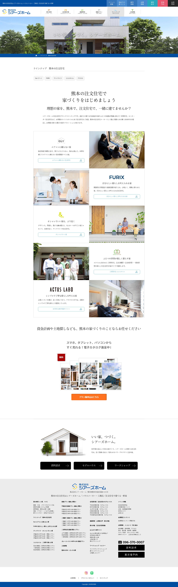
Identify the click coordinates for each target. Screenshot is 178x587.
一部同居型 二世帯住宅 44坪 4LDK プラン (74, 537)
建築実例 (82, 12)
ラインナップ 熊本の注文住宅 (42, 517)
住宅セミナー (122, 511)
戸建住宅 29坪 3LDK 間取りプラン (43, 536)
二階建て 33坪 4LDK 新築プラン (71, 525)
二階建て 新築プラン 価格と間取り (72, 518)
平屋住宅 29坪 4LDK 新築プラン (71, 513)
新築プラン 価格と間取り (69, 501)
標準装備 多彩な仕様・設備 (41, 509)
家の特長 (49, 12)
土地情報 (132, 12)
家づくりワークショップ (97, 551)
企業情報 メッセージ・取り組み (128, 525)
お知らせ (120, 513)
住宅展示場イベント (124, 507)
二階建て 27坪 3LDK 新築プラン (71, 521)
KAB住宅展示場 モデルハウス (99, 511)
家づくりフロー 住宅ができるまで (43, 513)
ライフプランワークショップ (98, 549)
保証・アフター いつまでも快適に (43, 511)
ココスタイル (70, 78)
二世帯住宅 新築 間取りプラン (70, 529)
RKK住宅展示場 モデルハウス (99, 513)
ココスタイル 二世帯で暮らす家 (43, 542)
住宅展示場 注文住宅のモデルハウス (101, 501)
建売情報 (132, 3)
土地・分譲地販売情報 (124, 509)
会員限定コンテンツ (124, 517)
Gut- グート (38, 78)
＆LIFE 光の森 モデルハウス (98, 509)
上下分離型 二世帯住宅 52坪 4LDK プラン (74, 533)
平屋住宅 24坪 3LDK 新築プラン (71, 511)
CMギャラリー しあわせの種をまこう (129, 534)
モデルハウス (89, 466)
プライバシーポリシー (87, 578)
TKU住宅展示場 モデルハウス (99, 505)
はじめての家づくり (96, 530)
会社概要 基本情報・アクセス (127, 528)
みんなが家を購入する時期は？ (99, 533)
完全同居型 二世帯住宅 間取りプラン (44, 550)
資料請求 (152, 3)
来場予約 (162, 3)
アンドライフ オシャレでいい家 (43, 530)
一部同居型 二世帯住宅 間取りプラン (44, 548)
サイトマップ (104, 578)
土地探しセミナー (95, 553)
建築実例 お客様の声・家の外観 (99, 521)
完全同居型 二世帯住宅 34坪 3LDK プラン (74, 535)
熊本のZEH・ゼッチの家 (69, 550)
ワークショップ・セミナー (98, 545)
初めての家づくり (122, 3)
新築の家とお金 (94, 537)
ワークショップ (122, 466)
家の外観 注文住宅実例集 (98, 525)
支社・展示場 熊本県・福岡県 (127, 530)
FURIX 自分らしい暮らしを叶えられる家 (45, 526)
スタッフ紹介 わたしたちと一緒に (128, 532)
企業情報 (142, 3)
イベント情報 (112, 3)
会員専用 (172, 3)
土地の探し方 (94, 539)
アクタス (80, 78)
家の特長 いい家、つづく (40, 501)
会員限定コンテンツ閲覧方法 (126, 520)
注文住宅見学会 (122, 505)
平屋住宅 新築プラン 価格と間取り (72, 506)
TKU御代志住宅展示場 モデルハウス (101, 515)
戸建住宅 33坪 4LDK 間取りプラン (43, 538)
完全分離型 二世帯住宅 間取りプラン (44, 546)
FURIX (48, 78)
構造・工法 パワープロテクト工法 (43, 505)
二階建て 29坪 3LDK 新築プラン (71, 523)
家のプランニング (95, 541)
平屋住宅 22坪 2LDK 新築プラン (71, 509)
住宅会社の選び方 (95, 535)
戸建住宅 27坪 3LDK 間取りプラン (43, 534)
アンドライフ (58, 78)
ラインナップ (116, 12)
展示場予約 (131, 554)
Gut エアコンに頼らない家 (41, 522)
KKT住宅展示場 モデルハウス (99, 507)
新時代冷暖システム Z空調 (41, 507)
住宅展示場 (66, 12)
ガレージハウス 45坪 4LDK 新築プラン (73, 541)
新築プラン (99, 12)
